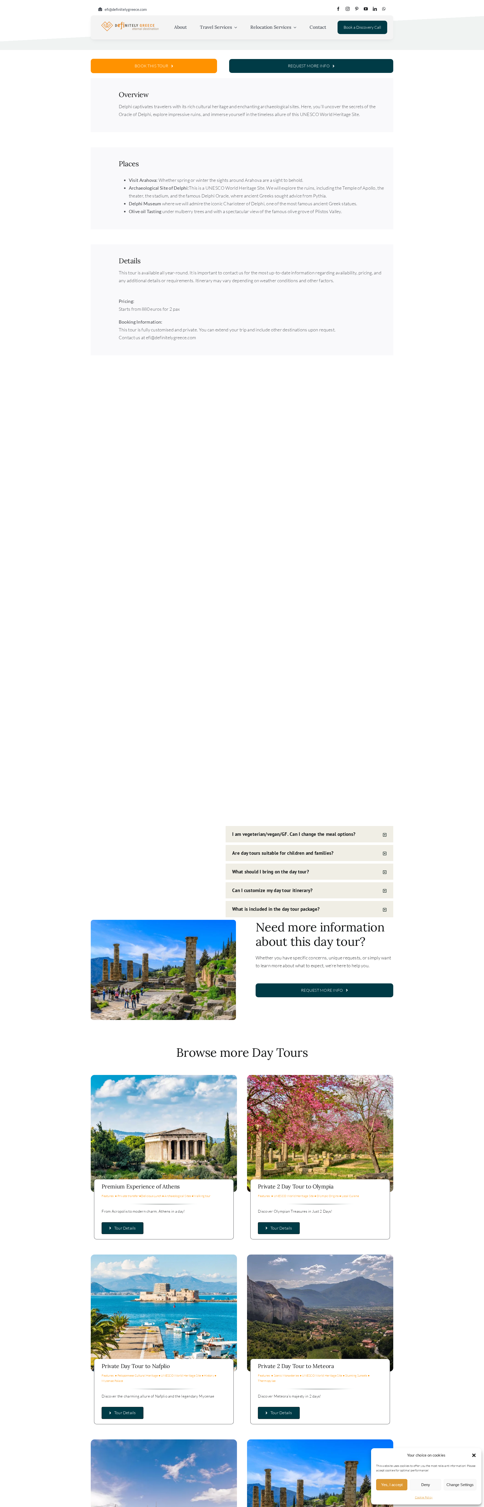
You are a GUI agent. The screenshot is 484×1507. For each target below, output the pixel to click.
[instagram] (348, 9)
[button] (473, 1455)
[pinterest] (357, 9)
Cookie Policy (424, 1497)
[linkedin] (375, 9)
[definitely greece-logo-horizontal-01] (129, 22)
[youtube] (366, 9)
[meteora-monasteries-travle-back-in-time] (320, 1257)
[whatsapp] (384, 9)
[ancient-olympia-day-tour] (320, 1077)
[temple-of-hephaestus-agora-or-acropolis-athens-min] (164, 1077)
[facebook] (338, 9)
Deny (425, 1485)
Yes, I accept (392, 1485)
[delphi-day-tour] (164, 1441)
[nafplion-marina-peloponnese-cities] (164, 1257)
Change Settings (460, 1485)
